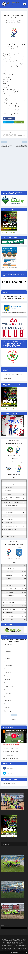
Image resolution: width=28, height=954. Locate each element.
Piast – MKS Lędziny (8, 755)
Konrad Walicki (8, 697)
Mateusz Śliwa (8, 669)
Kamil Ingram (7, 658)
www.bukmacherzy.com (9, 783)
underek (12, 21)
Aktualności (9, 23)
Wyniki (14, 719)
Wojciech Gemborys (9, 683)
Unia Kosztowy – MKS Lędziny (10, 758)
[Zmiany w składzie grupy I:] (14, 33)
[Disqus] (14, 169)
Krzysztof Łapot (8, 655)
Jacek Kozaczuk (8, 690)
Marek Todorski (8, 700)
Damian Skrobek (8, 704)
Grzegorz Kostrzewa (9, 686)
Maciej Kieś (7, 676)
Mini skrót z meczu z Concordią (11, 744)
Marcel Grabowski (8, 644)
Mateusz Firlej (8, 711)
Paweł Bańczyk (8, 672)
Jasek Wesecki (8, 648)
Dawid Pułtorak (8, 693)
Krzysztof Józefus (8, 662)
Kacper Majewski (8, 665)
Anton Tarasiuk (8, 707)
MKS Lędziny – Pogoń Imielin (10, 748)
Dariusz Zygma (8, 651)
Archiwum (5, 722)
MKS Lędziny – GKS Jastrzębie (10, 751)
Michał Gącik (7, 679)
